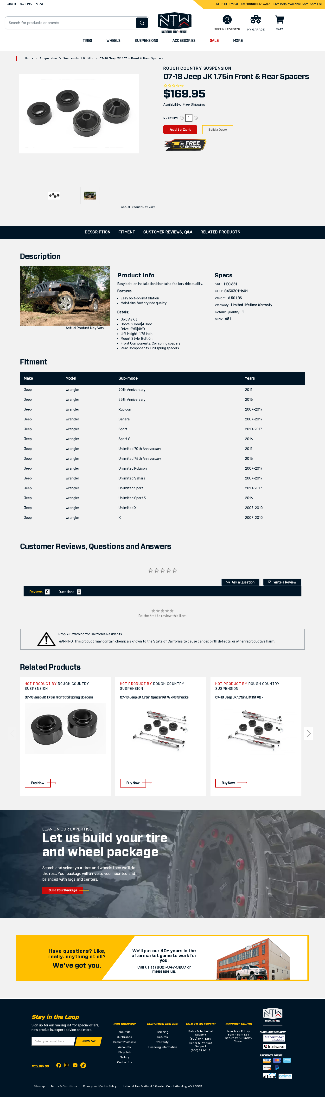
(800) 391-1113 (200, 1050)
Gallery (124, 1057)
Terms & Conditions (64, 1086)
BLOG (39, 4)
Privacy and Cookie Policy (100, 1086)
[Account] (227, 19)
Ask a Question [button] (243, 582)
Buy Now (37, 783)
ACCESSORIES (184, 40)
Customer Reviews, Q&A (168, 232)
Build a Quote (218, 129)
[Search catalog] (142, 23)
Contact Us (124, 1062)
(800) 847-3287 (200, 1038)
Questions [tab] (66, 592)
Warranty (162, 1042)
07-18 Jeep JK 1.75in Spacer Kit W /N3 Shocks (154, 697)
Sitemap (39, 1086)
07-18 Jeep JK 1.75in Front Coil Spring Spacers (59, 697)
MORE (238, 40)
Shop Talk (124, 1052)
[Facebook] (59, 1066)
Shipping (162, 1032)
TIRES (87, 40)
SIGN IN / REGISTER (227, 29)
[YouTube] (75, 1066)
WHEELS (113, 40)
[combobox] (77, 22)
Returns (162, 1037)
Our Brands (124, 1037)
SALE (214, 40)
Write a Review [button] (285, 582)
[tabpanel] (65, 736)
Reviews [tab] (36, 592)
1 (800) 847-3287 (258, 4)
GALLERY (26, 4)
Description (98, 232)
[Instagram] (67, 1066)
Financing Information (162, 1047)
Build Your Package (63, 890)
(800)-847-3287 (170, 967)
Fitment (127, 232)
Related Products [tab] (220, 232)
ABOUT (11, 4)
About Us (125, 1032)
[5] (12, 733)
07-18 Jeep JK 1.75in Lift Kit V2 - (239, 697)
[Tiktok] (83, 1066)
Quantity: (170, 117)
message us (163, 971)
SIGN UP (88, 1041)
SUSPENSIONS (146, 40)
